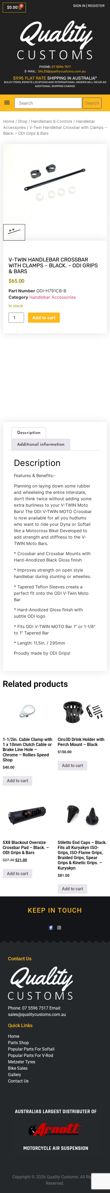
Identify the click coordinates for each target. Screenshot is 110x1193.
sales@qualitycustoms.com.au (37, 1014)
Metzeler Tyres (21, 1061)
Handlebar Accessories (52, 297)
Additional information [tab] (41, 444)
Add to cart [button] (17, 780)
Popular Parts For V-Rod (30, 1055)
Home (8, 121)
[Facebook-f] (51, 928)
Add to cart (44, 317)
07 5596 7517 (61, 67)
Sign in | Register (89, 6)
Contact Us (18, 1081)
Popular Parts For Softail (31, 1049)
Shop (23, 121)
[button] (6, 102)
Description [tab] (29, 433)
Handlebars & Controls (51, 121)
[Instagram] (59, 928)
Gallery (14, 1074)
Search (92, 103)
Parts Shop (18, 1042)
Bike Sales (18, 1068)
